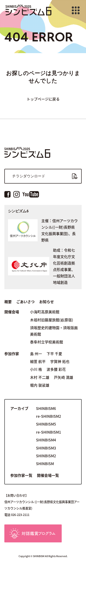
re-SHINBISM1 (48, 432)
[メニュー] (75, 10)
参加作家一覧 (21, 475)
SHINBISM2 (46, 455)
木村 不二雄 (39, 377)
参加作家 (11, 353)
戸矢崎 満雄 (63, 377)
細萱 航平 (38, 361)
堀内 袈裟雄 (39, 385)
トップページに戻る (43, 99)
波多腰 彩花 (56, 369)
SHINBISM (45, 463)
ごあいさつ (25, 301)
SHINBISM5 (46, 424)
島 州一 (36, 353)
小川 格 (36, 369)
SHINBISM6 (46, 408)
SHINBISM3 (46, 448)
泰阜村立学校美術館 (46, 342)
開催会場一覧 (48, 475)
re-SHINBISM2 (48, 416)
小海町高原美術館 (44, 311)
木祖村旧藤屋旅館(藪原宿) (51, 319)
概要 (8, 301)
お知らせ (46, 301)
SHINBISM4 (46, 440)
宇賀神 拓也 (59, 361)
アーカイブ (19, 408)
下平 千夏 (54, 353)
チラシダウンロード (28, 176)
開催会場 (11, 311)
